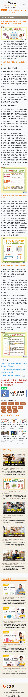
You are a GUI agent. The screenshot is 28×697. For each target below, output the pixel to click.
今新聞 (7, 17)
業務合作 (14, 692)
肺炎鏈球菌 (17, 10)
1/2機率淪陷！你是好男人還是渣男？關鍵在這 (14, 437)
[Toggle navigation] (24, 4)
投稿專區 (22, 692)
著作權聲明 (18, 692)
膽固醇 (13, 12)
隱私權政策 (6, 692)
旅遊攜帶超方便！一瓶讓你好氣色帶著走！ (5, 437)
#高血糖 (20, 407)
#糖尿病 (14, 407)
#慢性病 (4, 407)
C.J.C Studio (17, 696)
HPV (9, 12)
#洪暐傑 (15, 411)
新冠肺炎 (10, 10)
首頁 (3, 17)
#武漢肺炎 (4, 404)
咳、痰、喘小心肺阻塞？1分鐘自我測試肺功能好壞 (23, 425)
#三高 (9, 407)
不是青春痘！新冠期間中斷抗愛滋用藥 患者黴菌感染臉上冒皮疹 (23, 437)
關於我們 (10, 692)
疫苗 (23, 10)
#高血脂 (4, 411)
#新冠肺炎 (11, 404)
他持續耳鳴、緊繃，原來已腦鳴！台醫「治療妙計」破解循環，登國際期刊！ (5, 425)
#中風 (17, 404)
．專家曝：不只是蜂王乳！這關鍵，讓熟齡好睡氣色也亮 (10, 376)
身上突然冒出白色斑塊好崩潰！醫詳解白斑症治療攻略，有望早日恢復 (14, 425)
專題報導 (13, 17)
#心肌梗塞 (22, 404)
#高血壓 (9, 411)
